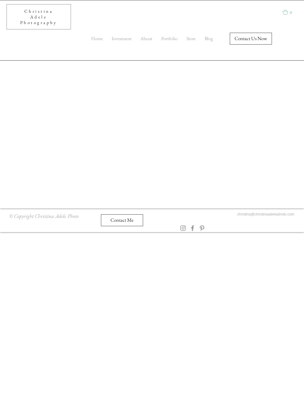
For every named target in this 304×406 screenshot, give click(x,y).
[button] (290, 12)
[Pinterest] (202, 228)
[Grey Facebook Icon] (192, 228)
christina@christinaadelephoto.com (265, 214)
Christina (38, 11)
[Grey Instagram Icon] (183, 228)
